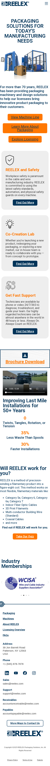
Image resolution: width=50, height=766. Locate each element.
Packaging (9, 613)
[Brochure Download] (25, 355)
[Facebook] (25, 673)
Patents (40, 760)
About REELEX (11, 624)
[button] (46, 3)
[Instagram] (34, 673)
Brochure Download (25, 361)
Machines (8, 618)
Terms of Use (27, 760)
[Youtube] (16, 673)
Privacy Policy (12, 760)
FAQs (6, 635)
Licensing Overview (14, 629)
